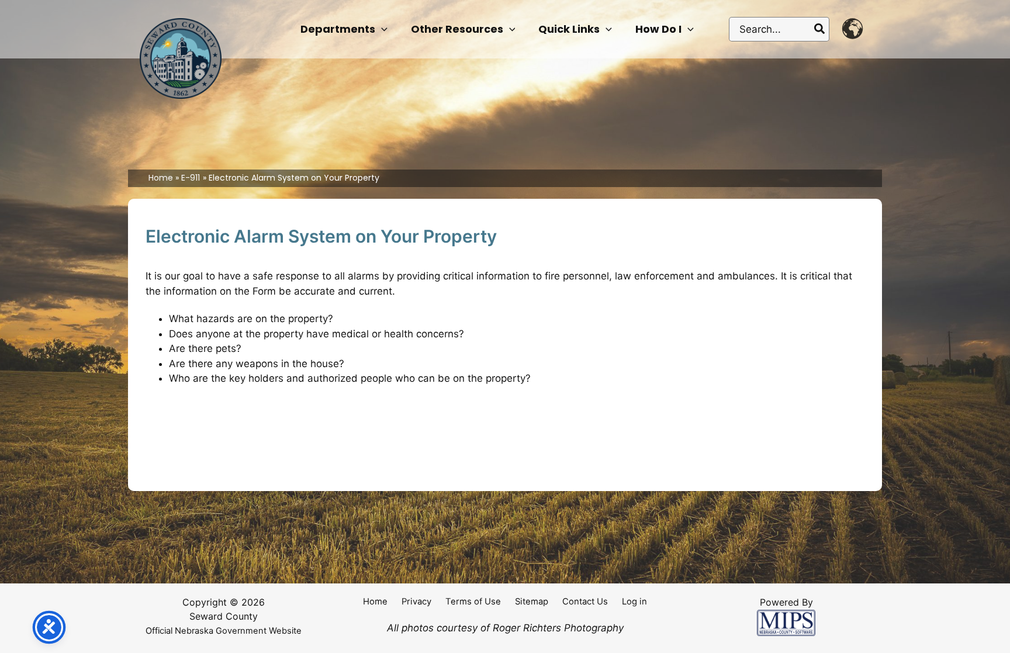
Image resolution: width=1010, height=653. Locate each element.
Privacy (416, 601)
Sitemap (531, 601)
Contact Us (585, 601)
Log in (634, 601)
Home (375, 601)
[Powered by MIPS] (786, 622)
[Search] (820, 29)
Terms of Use (473, 601)
